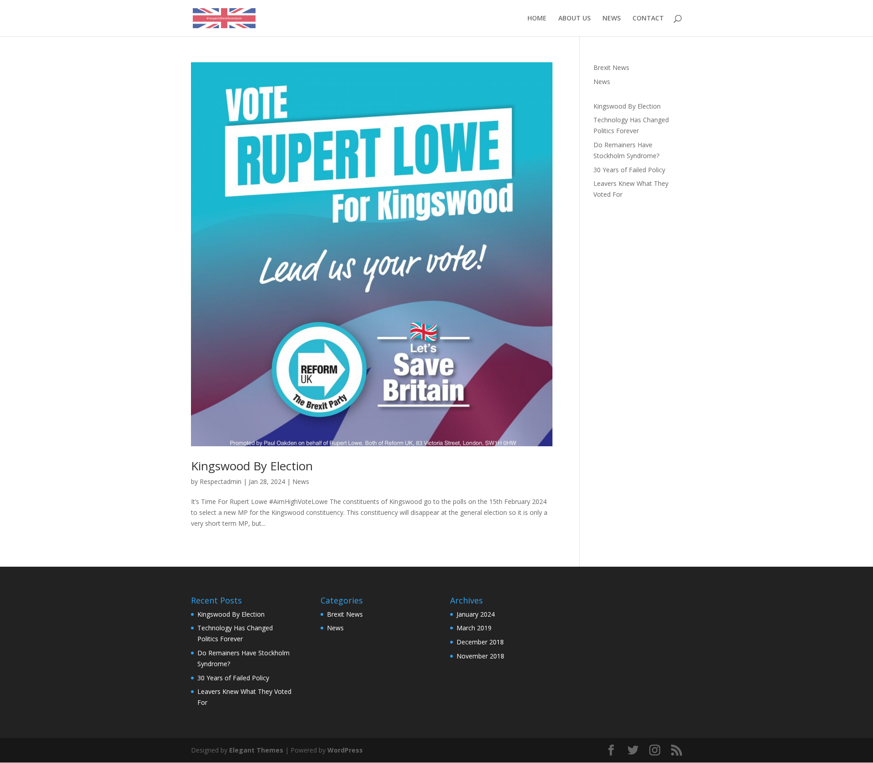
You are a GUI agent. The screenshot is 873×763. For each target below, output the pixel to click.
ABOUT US (574, 18)
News (300, 481)
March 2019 (474, 627)
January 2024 (476, 614)
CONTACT (648, 18)
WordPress (345, 750)
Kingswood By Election (252, 466)
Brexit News (611, 67)
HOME (537, 18)
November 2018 (480, 656)
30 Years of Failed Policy (629, 169)
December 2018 (480, 642)
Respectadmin (220, 481)
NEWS (611, 18)
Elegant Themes (256, 750)
